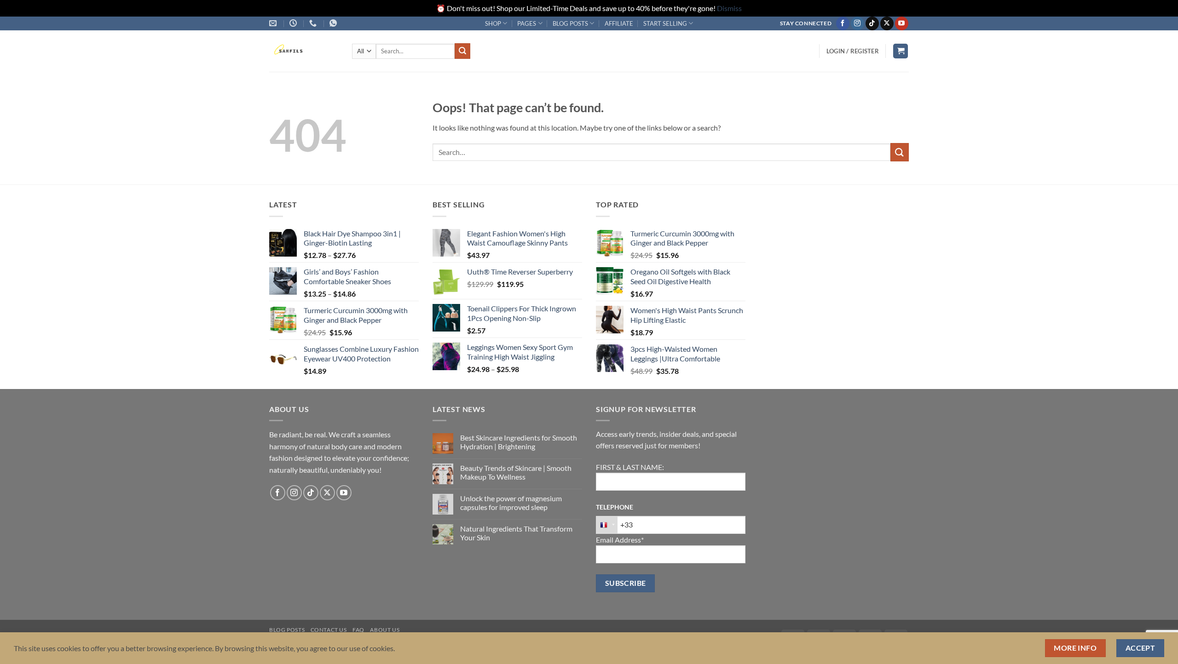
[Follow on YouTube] (901, 23)
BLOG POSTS (570, 23)
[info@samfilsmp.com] (274, 23)
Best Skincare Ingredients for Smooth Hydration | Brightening (518, 442)
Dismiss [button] (729, 8)
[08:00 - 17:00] (294, 23)
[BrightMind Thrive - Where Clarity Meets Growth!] (303, 51)
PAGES (526, 23)
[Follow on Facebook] (842, 23)
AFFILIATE (619, 23)
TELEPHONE (614, 507)
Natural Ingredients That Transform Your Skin (516, 533)
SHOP (493, 23)
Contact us (329, 629)
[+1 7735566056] (314, 23)
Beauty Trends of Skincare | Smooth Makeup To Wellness (516, 472)
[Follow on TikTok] (872, 23)
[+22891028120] (334, 23)
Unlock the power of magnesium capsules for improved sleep (511, 502)
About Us (384, 629)
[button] (852, 51)
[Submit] (462, 51)
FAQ (358, 629)
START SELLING (665, 23)
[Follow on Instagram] (857, 23)
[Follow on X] (887, 23)
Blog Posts (287, 629)
